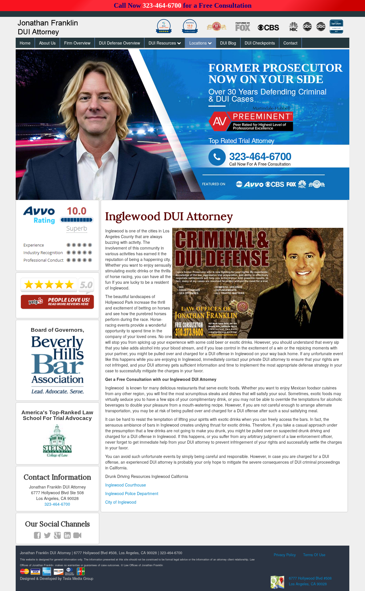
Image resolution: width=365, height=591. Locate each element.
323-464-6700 (162, 5)
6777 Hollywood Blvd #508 (310, 578)
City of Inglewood (120, 502)
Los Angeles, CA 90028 (308, 583)
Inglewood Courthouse (125, 485)
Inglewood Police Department (131, 493)
